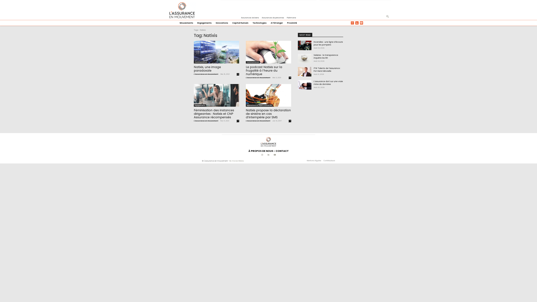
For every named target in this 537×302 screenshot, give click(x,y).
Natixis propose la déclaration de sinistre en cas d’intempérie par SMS (268, 113)
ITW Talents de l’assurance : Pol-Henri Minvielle (327, 69)
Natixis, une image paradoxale (207, 69)
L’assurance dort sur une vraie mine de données (328, 83)
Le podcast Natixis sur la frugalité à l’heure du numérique (264, 70)
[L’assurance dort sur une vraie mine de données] (304, 85)
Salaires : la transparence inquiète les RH (326, 56)
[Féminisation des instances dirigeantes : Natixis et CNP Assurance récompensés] (216, 95)
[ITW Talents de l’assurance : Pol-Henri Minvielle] (304, 71)
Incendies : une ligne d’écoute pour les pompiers (328, 43)
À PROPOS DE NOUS (261, 151)
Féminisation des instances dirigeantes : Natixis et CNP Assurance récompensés (214, 113)
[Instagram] (352, 23)
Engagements (200, 105)
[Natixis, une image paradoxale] (216, 52)
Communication (201, 62)
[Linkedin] (357, 23)
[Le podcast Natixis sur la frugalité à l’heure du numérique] (268, 52)
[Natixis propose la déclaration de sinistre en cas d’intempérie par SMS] (268, 95)
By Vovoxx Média (236, 161)
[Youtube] (361, 23)
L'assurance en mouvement (206, 74)
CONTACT (282, 151)
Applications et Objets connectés (259, 105)
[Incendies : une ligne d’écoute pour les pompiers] (304, 45)
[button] (387, 16)
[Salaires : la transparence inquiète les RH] (304, 58)
